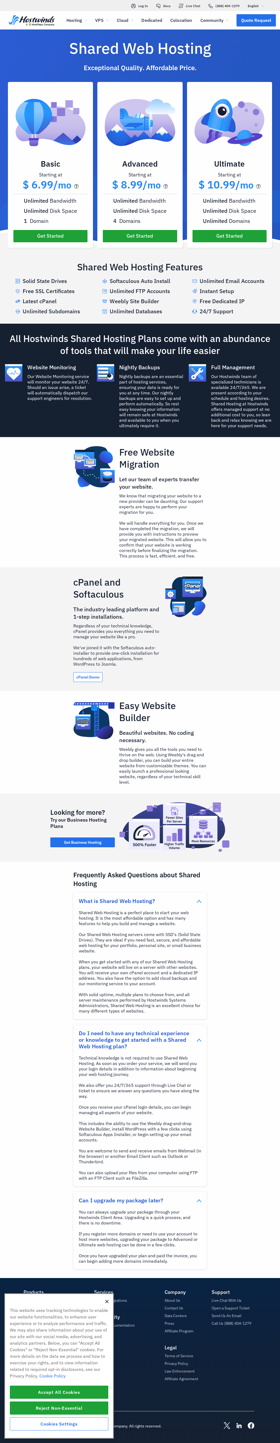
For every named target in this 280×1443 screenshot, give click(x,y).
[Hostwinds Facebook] (248, 1426)
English (253, 6)
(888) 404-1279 (227, 6)
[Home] (32, 21)
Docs (167, 6)
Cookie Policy (52, 1376)
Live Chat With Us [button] (226, 1300)
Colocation (181, 20)
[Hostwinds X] (224, 1426)
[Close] (107, 1302)
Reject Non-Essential (59, 1408)
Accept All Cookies (59, 1392)
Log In (143, 6)
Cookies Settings (59, 1424)
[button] (256, 20)
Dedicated (151, 20)
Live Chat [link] (193, 6)
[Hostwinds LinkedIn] (236, 1426)
